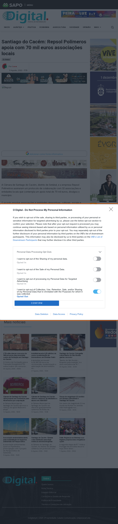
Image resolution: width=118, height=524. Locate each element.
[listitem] (59, 252)
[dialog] (59, 262)
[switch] (97, 259)
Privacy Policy (76, 314)
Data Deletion (41, 314)
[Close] (112, 210)
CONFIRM (37, 303)
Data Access (59, 314)
